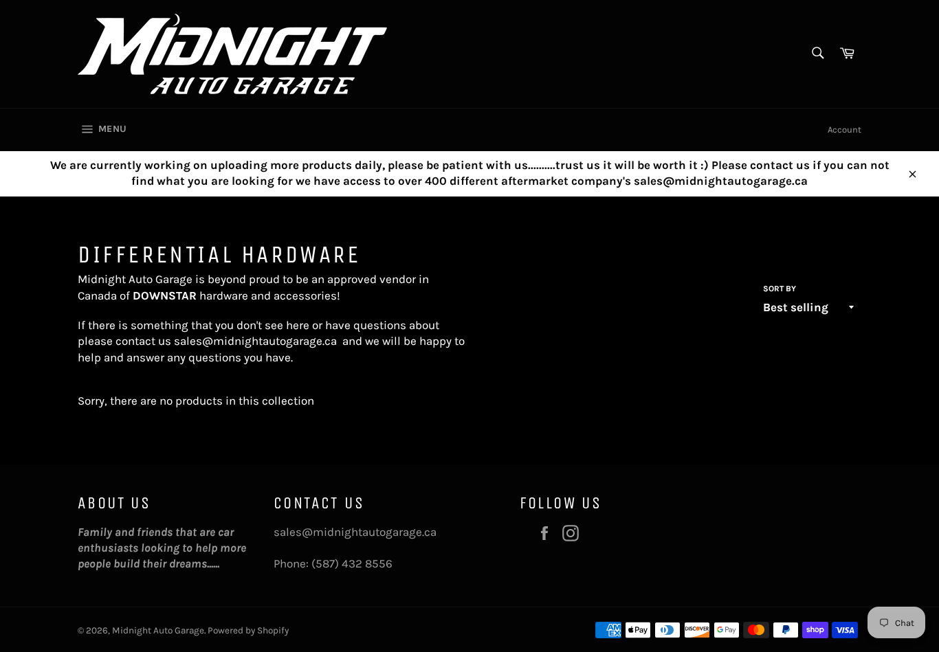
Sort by (779, 288)
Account (844, 129)
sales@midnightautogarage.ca (255, 341)
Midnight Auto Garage (158, 630)
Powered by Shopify (248, 630)
